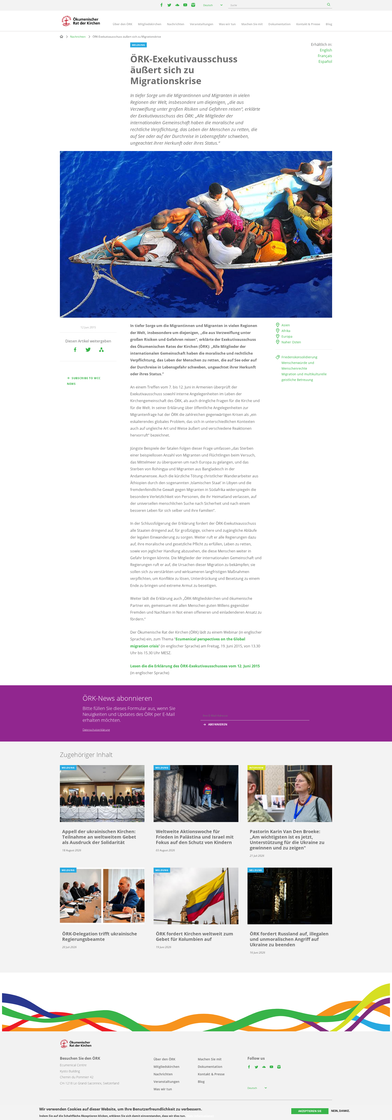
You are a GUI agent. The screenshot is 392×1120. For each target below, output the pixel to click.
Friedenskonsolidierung (299, 357)
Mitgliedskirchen (149, 24)
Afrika (286, 331)
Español (325, 61)
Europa (287, 336)
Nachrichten (175, 24)
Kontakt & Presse (308, 24)
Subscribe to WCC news (84, 381)
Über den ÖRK (122, 24)
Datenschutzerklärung (96, 730)
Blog (329, 24)
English (326, 50)
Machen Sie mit (252, 24)
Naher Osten (291, 342)
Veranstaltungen (201, 24)
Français (325, 55)
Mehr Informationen (200, 1116)
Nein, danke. (340, 1111)
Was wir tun (227, 24)
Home (61, 36)
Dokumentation (279, 24)
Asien (286, 325)
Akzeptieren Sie (309, 1111)
